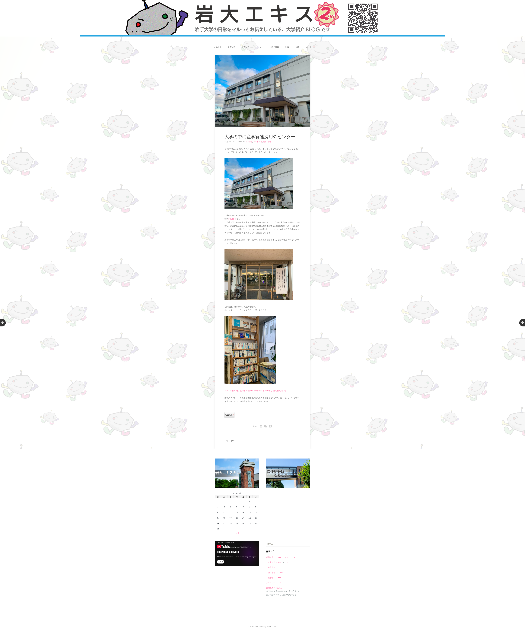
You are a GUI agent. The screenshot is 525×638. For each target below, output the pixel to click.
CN (286, 557)
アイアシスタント (273, 582)
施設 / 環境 (274, 47)
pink (232, 441)
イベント (259, 47)
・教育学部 (270, 567)
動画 (287, 47)
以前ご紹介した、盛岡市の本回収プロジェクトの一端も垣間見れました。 (256, 390)
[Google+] (270, 426)
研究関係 (245, 47)
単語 (297, 47)
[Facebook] (265, 426)
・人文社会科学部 (273, 562)
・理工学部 (270, 572)
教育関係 (231, 47)
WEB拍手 (229, 415)
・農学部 (270, 577)
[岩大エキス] (262, 18)
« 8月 (237, 533)
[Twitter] (260, 426)
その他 (308, 47)
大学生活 (217, 47)
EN (279, 557)
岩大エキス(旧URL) (274, 587)
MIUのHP (232, 218)
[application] (237, 553)
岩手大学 (270, 557)
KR (293, 557)
